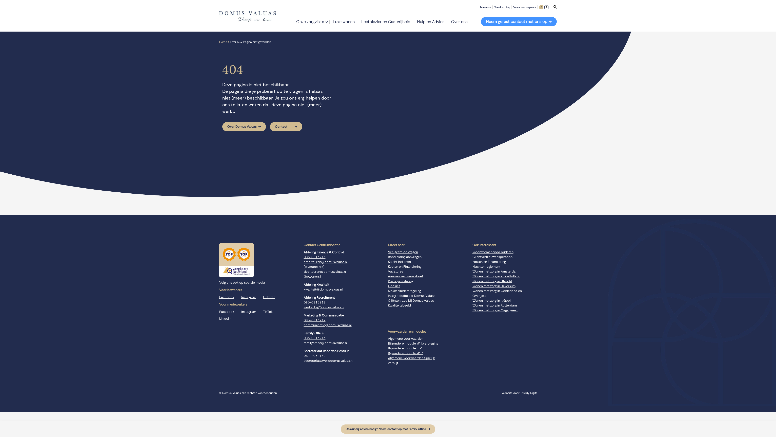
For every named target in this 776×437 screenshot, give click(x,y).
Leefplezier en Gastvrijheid (385, 22)
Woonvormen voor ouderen (492, 252)
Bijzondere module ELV (405, 348)
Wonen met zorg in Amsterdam (495, 271)
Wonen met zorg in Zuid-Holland (496, 276)
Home (223, 42)
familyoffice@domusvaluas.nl (326, 343)
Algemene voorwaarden (405, 338)
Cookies (394, 286)
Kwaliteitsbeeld (399, 305)
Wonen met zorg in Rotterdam (494, 305)
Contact (281, 126)
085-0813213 (315, 338)
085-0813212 (315, 320)
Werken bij (502, 7)
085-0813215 (315, 257)
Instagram (248, 297)
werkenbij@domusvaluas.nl (324, 307)
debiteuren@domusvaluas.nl (325, 271)
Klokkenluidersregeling (404, 291)
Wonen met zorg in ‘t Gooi (491, 300)
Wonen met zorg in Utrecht (492, 281)
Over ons (459, 22)
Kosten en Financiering (404, 266)
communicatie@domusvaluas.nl (328, 325)
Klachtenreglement (486, 266)
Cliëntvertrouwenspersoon (492, 257)
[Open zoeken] (553, 6)
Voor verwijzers (524, 7)
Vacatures (395, 271)
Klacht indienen (399, 261)
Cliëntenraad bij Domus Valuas (411, 300)
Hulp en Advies (430, 22)
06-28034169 (315, 355)
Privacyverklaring (400, 281)
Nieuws (485, 7)
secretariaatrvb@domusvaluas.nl (328, 360)
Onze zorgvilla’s (310, 22)
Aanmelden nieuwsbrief (405, 276)
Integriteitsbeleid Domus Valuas (411, 295)
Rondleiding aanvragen (405, 257)
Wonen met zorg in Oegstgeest (495, 310)
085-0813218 (315, 302)
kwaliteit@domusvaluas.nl (323, 289)
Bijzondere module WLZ (405, 353)
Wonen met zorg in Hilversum (494, 286)
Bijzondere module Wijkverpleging (413, 343)
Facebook (226, 297)
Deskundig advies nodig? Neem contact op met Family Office (386, 429)
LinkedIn (269, 297)
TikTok (268, 311)
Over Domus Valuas (242, 126)
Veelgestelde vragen (403, 252)
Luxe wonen (344, 22)
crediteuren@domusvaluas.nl (326, 262)
